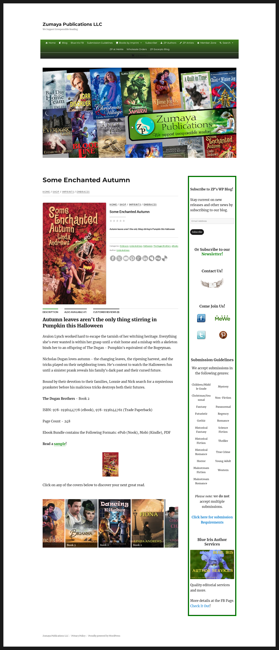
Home (52, 42)
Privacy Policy (78, 635)
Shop (56, 191)
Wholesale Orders (137, 49)
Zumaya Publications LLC (72, 24)
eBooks (175, 246)
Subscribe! (151, 42)
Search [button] (226, 42)
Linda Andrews (135, 246)
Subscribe (197, 232)
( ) (141, 55)
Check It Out (200, 606)
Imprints (68, 191)
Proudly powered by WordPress (104, 635)
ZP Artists (188, 42)
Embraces (83, 191)
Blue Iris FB (77, 42)
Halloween (148, 246)
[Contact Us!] (212, 284)
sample (60, 444)
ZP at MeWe (116, 49)
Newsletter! (212, 254)
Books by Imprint (129, 42)
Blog (64, 42)
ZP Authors (170, 42)
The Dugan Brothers (162, 246)
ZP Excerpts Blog (160, 49)
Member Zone (208, 42)
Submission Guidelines (100, 42)
